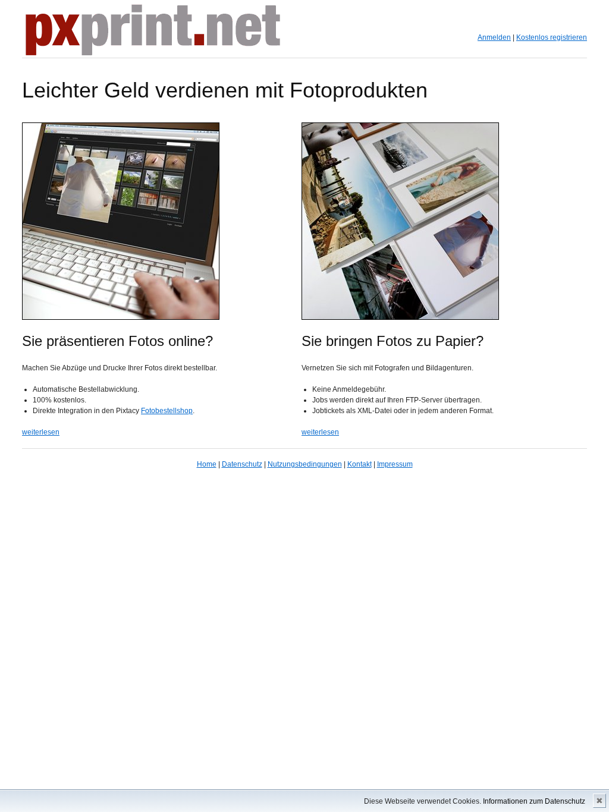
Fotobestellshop (167, 411)
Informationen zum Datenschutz (534, 801)
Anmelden (494, 37)
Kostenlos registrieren (551, 37)
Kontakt (359, 464)
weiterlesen (40, 432)
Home (206, 464)
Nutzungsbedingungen (305, 464)
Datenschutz (242, 464)
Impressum (395, 464)
